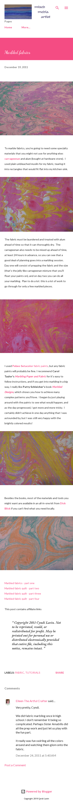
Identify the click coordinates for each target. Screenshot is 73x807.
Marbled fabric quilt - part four (21, 598)
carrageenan (12, 158)
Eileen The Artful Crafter (31, 701)
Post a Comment (15, 765)
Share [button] (59, 672)
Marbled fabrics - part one (19, 583)
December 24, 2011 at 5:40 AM (36, 755)
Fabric (19, 672)
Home (8, 27)
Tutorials (32, 672)
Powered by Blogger (38, 791)
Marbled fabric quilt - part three (22, 593)
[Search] (57, 6)
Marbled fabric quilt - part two (21, 588)
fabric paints (30, 365)
